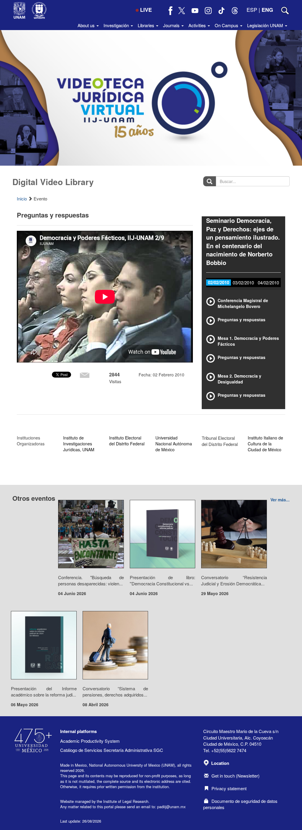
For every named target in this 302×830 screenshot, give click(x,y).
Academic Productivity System (90, 741)
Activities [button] (197, 25)
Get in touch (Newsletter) (235, 776)
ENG (267, 10)
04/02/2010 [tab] (268, 282)
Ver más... (280, 500)
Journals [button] (172, 25)
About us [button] (87, 25)
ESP (252, 9)
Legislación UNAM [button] (265, 25)
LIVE (146, 10)
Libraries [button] (146, 25)
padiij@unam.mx (171, 806)
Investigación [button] (117, 25)
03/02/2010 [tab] (243, 282)
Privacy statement (229, 788)
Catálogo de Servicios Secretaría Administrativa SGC (111, 750)
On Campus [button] (227, 25)
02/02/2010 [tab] (218, 282)
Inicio (22, 198)
